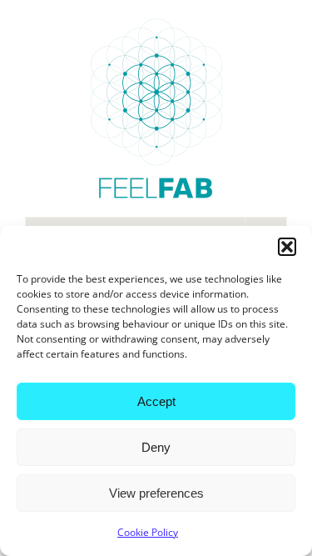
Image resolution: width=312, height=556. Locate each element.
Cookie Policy (147, 532)
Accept (156, 401)
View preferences (156, 493)
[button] (287, 246)
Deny (156, 447)
